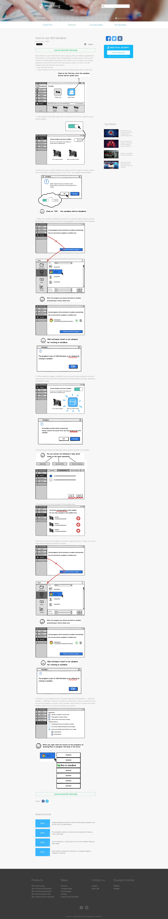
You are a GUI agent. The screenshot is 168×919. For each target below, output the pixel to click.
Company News (96, 24)
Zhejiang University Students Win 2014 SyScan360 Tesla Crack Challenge (126, 164)
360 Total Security (38, 886)
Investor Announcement (70, 897)
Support (95, 886)
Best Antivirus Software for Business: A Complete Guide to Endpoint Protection (71, 852)
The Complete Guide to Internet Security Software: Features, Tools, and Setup (72, 833)
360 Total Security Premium (42, 891)
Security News (120, 24)
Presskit (64, 894)
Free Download (118, 53)
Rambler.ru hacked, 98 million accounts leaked (126, 154)
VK (120, 38)
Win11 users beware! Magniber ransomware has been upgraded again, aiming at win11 (126, 143)
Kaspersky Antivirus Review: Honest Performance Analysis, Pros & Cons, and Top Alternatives (73, 823)
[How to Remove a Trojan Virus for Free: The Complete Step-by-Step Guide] (42, 842)
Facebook (108, 38)
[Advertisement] (118, 91)
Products (72, 24)
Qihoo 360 (95, 889)
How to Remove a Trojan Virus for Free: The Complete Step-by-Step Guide (73, 842)
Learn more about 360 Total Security (65, 50)
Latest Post (47, 24)
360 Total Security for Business (43, 897)
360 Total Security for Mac (41, 894)
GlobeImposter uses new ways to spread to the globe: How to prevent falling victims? (126, 133)
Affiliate (116, 886)
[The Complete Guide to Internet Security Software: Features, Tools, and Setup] (42, 833)
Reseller (117, 889)
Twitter (114, 38)
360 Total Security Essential (42, 889)
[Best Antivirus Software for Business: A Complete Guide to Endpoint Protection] (42, 852)
